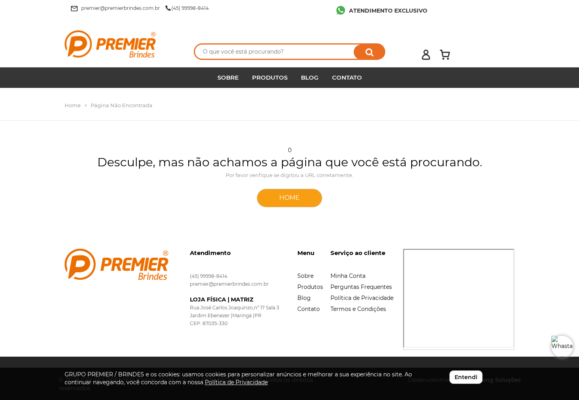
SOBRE (228, 77)
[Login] (426, 55)
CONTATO (347, 77)
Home (73, 105)
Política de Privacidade (361, 297)
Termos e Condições (358, 309)
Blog (304, 297)
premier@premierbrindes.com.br (229, 284)
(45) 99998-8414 (208, 276)
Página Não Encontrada (121, 105)
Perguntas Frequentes (361, 286)
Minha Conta (348, 275)
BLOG (310, 77)
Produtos (310, 286)
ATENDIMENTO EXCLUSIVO (388, 10)
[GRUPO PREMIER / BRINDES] (121, 44)
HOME (289, 197)
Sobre (305, 275)
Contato (308, 309)
